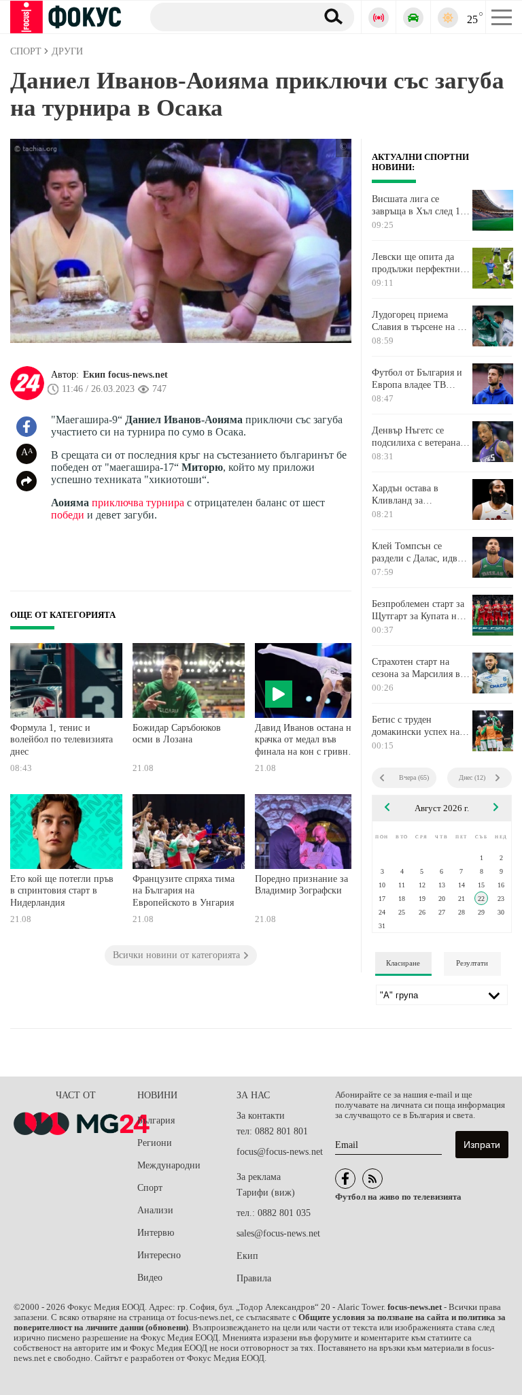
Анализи (155, 1210)
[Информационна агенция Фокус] (345, 1178)
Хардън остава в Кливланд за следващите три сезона (419, 494)
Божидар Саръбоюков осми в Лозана (177, 734)
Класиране (403, 963)
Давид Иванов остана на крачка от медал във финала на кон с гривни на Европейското (305, 741)
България (156, 1120)
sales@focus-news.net (278, 1233)
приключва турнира (136, 502)
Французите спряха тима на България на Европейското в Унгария (183, 891)
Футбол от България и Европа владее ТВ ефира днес (417, 379)
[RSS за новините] (372, 1178)
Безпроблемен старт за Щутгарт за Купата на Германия (418, 610)
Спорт (149, 1188)
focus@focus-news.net (280, 1152)
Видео (149, 1278)
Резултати (472, 963)
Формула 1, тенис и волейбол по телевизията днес (61, 740)
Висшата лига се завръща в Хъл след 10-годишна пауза (420, 205)
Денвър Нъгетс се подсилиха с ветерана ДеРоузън (416, 436)
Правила (254, 1278)
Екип (247, 1256)
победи (67, 515)
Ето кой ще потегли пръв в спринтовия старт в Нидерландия (62, 891)
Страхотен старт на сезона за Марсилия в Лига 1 (416, 668)
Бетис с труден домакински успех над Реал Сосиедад (418, 726)
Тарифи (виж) (266, 1192)
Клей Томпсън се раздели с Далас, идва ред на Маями (417, 552)
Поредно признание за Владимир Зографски (301, 885)
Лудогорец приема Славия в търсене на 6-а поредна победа (421, 321)
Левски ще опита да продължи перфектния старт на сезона (418, 263)
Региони (154, 1143)
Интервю (155, 1233)
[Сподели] (26, 481)
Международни (169, 1165)
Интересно (159, 1255)
